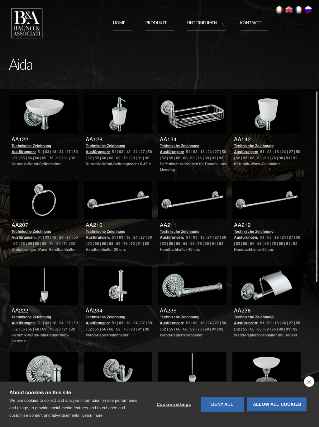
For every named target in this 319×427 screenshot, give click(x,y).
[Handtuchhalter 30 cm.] (118, 200)
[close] (309, 381)
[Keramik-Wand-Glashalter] (266, 114)
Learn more (92, 415)
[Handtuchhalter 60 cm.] (266, 200)
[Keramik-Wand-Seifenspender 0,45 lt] (118, 114)
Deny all (222, 404)
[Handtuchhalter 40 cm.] (192, 200)
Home (119, 22)
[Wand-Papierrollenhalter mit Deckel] (266, 285)
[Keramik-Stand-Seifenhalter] (266, 371)
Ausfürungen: (24, 151)
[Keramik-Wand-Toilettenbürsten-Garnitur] (44, 285)
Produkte (156, 22)
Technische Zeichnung (31, 145)
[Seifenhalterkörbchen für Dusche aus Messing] (192, 114)
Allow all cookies (277, 404)
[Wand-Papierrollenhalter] (192, 285)
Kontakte (251, 22)
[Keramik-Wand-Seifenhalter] (44, 114)
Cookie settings (174, 404)
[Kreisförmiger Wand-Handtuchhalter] (44, 200)
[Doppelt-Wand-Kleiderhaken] (118, 371)
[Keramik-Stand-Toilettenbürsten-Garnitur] (192, 371)
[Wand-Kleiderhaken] (44, 371)
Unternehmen (202, 22)
